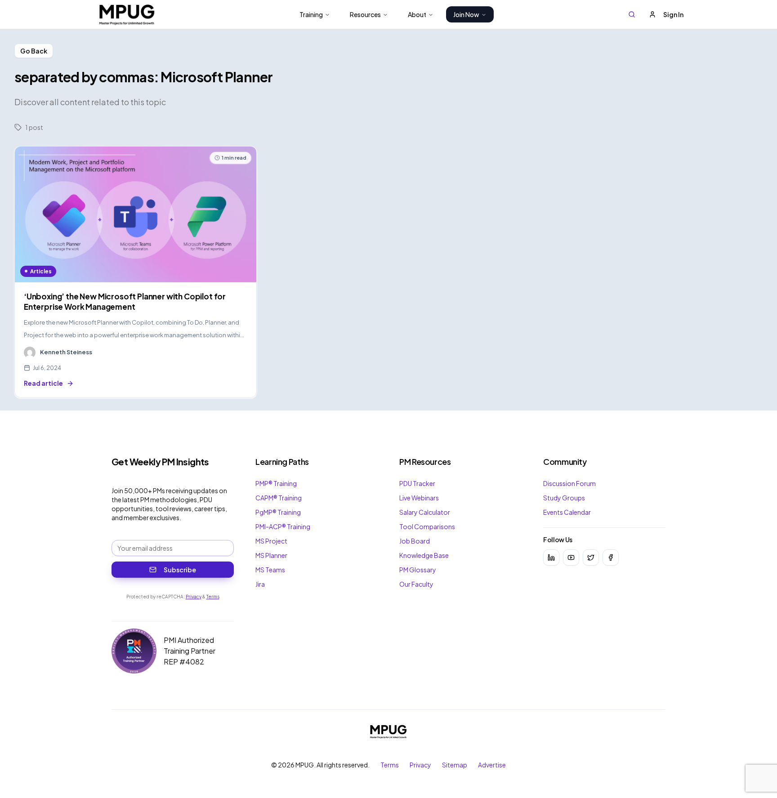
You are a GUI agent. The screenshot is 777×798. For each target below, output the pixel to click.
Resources (365, 14)
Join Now (466, 14)
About (417, 14)
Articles (41, 271)
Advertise (492, 765)
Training (311, 14)
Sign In (673, 14)
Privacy (193, 596)
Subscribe (180, 570)
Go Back (33, 51)
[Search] (632, 14)
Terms (212, 596)
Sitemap (454, 765)
